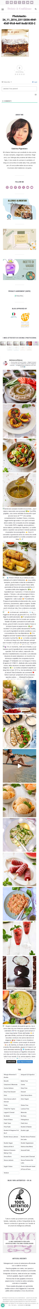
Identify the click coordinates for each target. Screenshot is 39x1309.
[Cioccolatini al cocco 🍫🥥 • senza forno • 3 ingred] (19, 973)
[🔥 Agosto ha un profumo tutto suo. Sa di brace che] (19, 697)
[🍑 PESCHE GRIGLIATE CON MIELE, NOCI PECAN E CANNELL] (19, 421)
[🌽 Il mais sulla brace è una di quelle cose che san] (19, 559)
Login (35, 82)
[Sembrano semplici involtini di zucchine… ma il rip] (19, 524)
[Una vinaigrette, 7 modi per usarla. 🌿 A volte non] (19, 490)
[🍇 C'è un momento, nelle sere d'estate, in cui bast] (19, 662)
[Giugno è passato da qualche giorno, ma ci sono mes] (19, 1042)
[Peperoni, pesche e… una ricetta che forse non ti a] (19, 1007)
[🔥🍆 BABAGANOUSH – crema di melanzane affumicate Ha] (19, 386)
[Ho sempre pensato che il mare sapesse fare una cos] (19, 766)
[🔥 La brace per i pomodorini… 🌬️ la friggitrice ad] (19, 628)
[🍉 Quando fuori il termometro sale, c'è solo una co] (19, 869)
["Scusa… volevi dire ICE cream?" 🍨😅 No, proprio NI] (19, 800)
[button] (3, 9)
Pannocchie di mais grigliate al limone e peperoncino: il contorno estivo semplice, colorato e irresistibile (19, 1281)
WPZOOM (28, 1305)
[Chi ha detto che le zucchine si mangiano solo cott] (19, 835)
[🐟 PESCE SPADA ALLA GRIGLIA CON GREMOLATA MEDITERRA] (19, 593)
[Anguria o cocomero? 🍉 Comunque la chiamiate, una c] (19, 938)
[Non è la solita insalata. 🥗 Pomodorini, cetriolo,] (19, 455)
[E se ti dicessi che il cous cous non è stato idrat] (19, 904)
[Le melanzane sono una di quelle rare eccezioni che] (19, 731)
